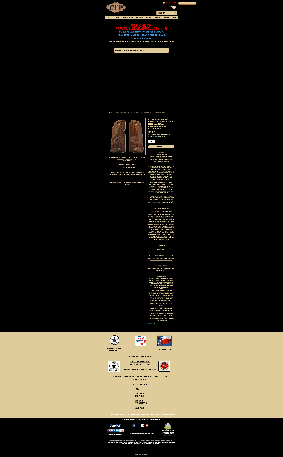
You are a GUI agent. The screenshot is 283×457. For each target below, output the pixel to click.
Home (110, 113)
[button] (172, 7)
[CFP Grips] (147, 425)
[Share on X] (157, 323)
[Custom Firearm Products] (142, 425)
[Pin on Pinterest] (152, 323)
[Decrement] (149, 141)
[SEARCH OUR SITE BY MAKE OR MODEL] (166, 50)
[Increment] (154, 141)
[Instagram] (138, 425)
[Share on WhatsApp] (155, 323)
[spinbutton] (151, 141)
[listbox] (166, 13)
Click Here (167, 318)
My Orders (183, 3)
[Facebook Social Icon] (134, 425)
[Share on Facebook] (149, 323)
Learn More (161, 136)
